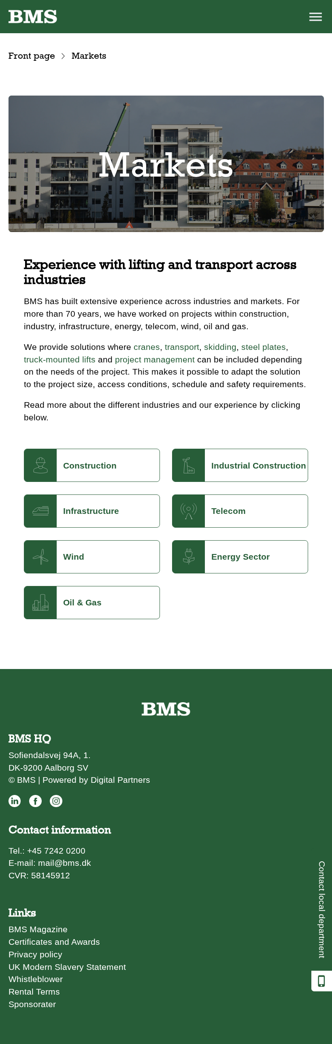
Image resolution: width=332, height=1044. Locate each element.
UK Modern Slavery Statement (67, 967)
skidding (220, 347)
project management (155, 359)
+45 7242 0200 (56, 850)
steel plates (263, 347)
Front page (32, 56)
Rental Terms (34, 991)
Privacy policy (35, 954)
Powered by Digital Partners (96, 779)
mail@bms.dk (64, 862)
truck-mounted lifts (60, 359)
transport (182, 347)
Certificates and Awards (54, 941)
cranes (147, 347)
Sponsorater (32, 1004)
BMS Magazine (38, 929)
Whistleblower (36, 979)
